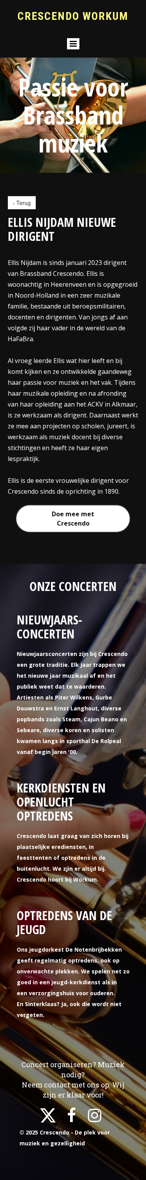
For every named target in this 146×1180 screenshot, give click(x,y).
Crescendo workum (73, 16)
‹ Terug (22, 203)
